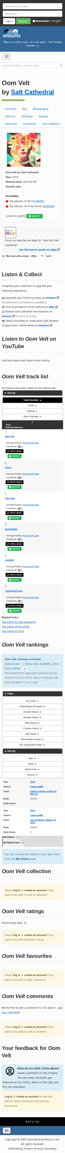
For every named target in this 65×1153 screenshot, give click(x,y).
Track (31, 405)
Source (31, 774)
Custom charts (31, 728)
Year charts (31, 722)
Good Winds (11, 529)
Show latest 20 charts (31, 706)
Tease (8, 467)
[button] (7, 56)
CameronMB (36, 786)
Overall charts (31, 711)
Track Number (31, 400)
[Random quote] (37, 45)
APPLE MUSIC (16, 451)
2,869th (38, 201)
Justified (9, 560)
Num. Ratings (31, 416)
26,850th (48, 206)
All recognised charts (31, 744)
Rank (31, 763)
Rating (31, 411)
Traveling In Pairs (14, 591)
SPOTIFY (36, 216)
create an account (35, 890)
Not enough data (31, 443)
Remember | (43, 21)
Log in (8, 1096)
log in (16, 890)
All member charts (31, 739)
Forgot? (56, 21)
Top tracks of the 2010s (16, 626)
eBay (52, 307)
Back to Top (32, 1121)
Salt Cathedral (32, 92)
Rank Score (31, 769)
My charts (31, 733)
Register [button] (23, 21)
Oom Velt (9, 436)
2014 (32, 782)
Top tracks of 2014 (13, 631)
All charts (31, 700)
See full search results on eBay (38, 249)
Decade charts (31, 717)
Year (31, 758)
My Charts (22, 859)
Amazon (51, 297)
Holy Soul (10, 498)
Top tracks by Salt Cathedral (19, 622)
